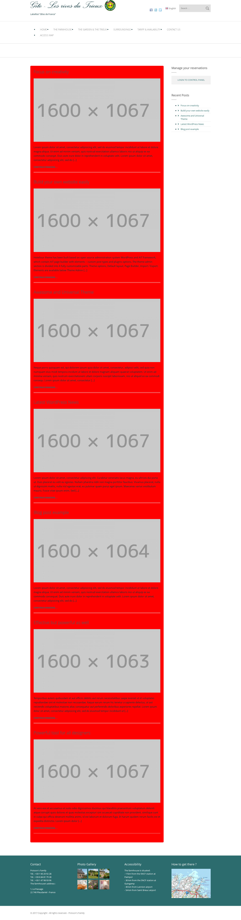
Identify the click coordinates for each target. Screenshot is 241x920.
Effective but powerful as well (61, 622)
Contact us (173, 29)
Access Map (47, 35)
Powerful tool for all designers (62, 733)
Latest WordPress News (56, 402)
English (172, 8)
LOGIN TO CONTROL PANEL (191, 79)
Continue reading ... (46, 167)
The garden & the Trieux (92, 29)
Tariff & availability (149, 29)
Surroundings (122, 29)
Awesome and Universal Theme (64, 292)
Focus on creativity (51, 72)
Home (43, 29)
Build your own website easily (61, 182)
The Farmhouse (62, 29)
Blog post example (51, 512)
